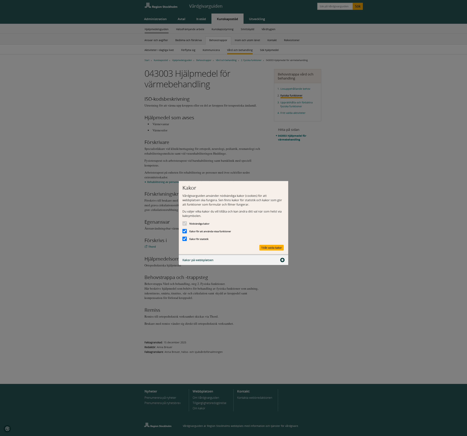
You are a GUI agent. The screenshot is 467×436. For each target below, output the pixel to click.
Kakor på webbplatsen (197, 260)
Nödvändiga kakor (199, 223)
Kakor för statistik (199, 239)
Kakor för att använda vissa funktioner (210, 231)
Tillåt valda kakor (271, 247)
